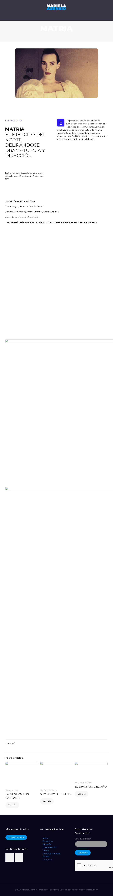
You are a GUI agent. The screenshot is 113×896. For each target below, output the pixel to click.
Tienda (46, 850)
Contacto (47, 859)
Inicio (45, 838)
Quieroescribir (50, 847)
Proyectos (48, 841)
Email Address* (83, 839)
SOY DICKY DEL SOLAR (56, 794)
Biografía (47, 844)
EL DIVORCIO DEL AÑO (91, 786)
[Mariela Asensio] (56, 10)
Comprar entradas (51, 853)
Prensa (46, 856)
